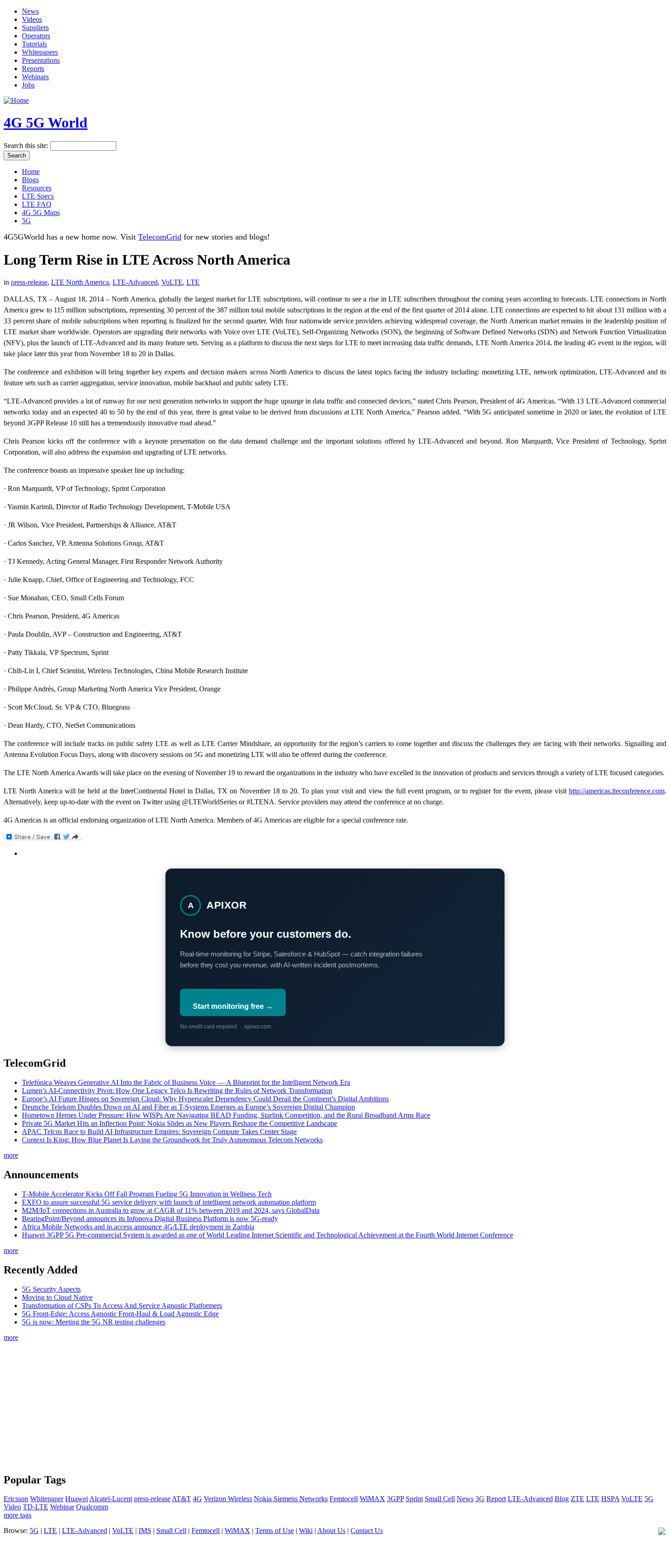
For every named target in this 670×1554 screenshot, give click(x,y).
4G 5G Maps (41, 212)
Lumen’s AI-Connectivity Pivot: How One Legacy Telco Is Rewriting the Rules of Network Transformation (177, 1090)
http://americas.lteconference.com (617, 791)
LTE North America (80, 282)
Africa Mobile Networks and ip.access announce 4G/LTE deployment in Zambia (138, 1227)
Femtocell (344, 1499)
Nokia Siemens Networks (291, 1499)
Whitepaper (46, 1499)
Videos (32, 19)
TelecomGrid (159, 236)
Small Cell (440, 1499)
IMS (145, 1530)
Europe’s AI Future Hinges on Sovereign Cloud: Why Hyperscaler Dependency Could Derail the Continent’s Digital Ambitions (205, 1099)
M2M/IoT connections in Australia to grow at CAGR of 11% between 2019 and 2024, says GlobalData (171, 1210)
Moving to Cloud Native (57, 1297)
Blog (562, 1499)
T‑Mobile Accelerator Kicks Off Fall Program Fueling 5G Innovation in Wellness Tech (147, 1194)
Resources (37, 188)
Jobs (28, 85)
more (11, 1155)
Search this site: (27, 145)
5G (26, 221)
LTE (193, 282)
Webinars (35, 77)
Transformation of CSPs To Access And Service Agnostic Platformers (122, 1305)
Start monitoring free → (233, 1006)
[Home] (16, 100)
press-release (29, 282)
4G (197, 1499)
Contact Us (366, 1530)
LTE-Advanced (135, 282)
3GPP (395, 1499)
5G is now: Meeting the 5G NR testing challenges (93, 1322)
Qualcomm (92, 1507)
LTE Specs (38, 196)
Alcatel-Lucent (110, 1499)
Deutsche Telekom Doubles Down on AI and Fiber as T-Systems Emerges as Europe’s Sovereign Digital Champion (188, 1107)
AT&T (181, 1499)
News (30, 11)
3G (479, 1499)
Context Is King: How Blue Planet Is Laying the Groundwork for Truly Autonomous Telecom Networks (172, 1140)
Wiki (306, 1530)
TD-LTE (35, 1507)
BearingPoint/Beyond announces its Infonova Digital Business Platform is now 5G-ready (150, 1218)
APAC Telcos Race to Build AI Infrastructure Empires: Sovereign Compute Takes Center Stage (159, 1131)
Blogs (30, 180)
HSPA (610, 1499)
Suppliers (35, 27)
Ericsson (16, 1499)
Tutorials (34, 44)
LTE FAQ (37, 204)
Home (31, 171)
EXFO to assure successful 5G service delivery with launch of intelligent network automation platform (169, 1202)
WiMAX (372, 1499)
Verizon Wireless (228, 1499)
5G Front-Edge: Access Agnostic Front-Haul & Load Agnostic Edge (120, 1314)
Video (12, 1507)
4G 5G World (46, 122)
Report (496, 1499)
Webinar (62, 1507)
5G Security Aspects (51, 1289)
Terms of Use (274, 1530)
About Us (331, 1530)
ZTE (577, 1499)
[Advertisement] (335, 1406)
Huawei (76, 1499)
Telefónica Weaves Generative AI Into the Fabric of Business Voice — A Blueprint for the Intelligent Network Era (186, 1082)
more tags (17, 1515)
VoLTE (172, 282)
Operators (36, 36)
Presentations (41, 60)
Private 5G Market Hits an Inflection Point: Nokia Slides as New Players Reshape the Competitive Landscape (179, 1123)
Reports (33, 68)
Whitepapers (40, 52)
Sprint (414, 1499)
